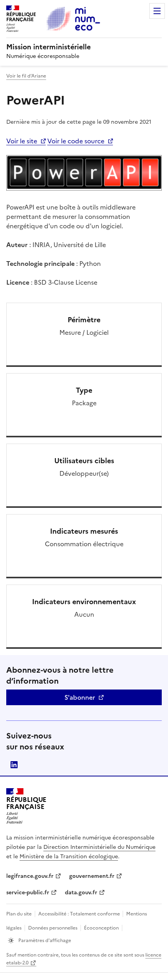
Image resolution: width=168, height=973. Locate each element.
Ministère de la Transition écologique (69, 856)
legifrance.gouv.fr (30, 876)
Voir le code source (75, 141)
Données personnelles (52, 927)
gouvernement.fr (91, 876)
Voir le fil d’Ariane (26, 75)
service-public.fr (27, 892)
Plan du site (19, 913)
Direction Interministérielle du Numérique (99, 847)
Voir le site (21, 141)
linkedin (14, 765)
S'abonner (79, 697)
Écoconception (101, 927)
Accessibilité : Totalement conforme (79, 913)
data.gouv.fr (81, 892)
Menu (157, 11)
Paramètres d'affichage (44, 940)
